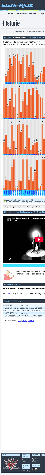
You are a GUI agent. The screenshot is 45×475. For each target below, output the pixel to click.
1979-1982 (9, 305)
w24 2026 (31, 192)
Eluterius (17, 5)
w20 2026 (23, 192)
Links (10, 13)
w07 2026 (4, 192)
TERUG (31, 321)
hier (10, 293)
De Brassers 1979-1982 (15, 316)
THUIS (24, 321)
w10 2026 (10, 192)
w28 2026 (38, 192)
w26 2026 (35, 192)
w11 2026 (11, 192)
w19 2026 (21, 192)
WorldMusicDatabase (26, 13)
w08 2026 (6, 192)
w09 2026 (8, 192)
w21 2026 (25, 192)
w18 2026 (19, 192)
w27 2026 (36, 192)
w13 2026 (15, 192)
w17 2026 (17, 192)
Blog (23, 460)
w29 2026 (40, 192)
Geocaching (26, 471)
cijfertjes (35, 460)
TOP (19, 321)
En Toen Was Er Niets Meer (17, 310)
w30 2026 (42, 192)
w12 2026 (13, 192)
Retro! (24, 462)
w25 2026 (33, 192)
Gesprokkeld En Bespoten (16, 308)
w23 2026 (29, 192)
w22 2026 (27, 192)
